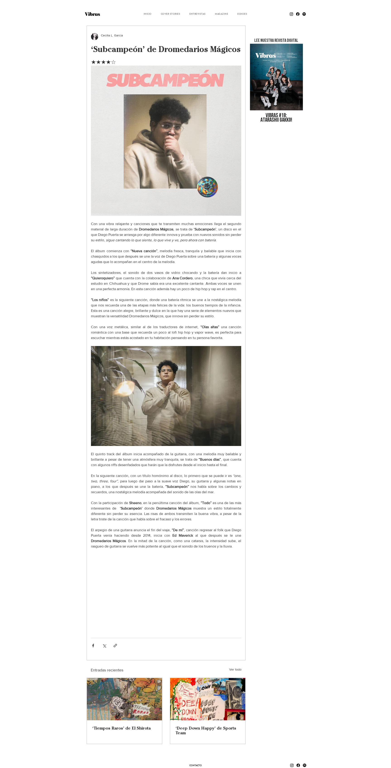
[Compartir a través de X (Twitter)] (104, 645)
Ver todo (235, 669)
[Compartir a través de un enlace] (115, 645)
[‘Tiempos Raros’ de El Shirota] (124, 699)
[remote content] (166, 591)
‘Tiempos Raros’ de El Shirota (121, 728)
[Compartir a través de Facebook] (93, 645)
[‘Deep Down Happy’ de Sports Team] (207, 699)
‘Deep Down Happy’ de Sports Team (206, 730)
